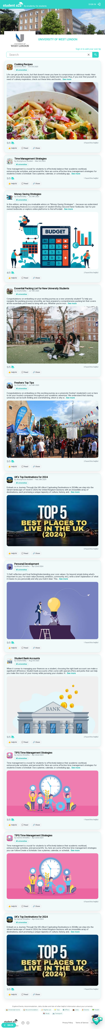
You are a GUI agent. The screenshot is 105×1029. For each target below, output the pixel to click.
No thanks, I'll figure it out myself (52, 552)
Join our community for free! (52, 541)
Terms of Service (73, 546)
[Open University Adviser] (96, 1020)
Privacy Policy (60, 546)
